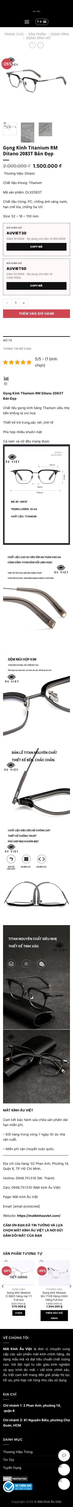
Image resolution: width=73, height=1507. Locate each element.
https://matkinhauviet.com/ (38, 1216)
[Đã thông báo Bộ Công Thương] (36, 1486)
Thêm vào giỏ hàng (36, 314)
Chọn (18, 1313)
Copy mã (36, 246)
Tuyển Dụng (12, 1468)
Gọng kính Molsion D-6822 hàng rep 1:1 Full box (19, 1296)
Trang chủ (14, 34)
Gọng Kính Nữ (38, 38)
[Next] (63, 85)
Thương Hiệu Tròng (18, 1452)
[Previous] (9, 85)
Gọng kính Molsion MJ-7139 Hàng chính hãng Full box (54, 1296)
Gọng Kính (59, 34)
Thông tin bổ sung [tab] (17, 348)
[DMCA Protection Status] (36, 1478)
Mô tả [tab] (7, 340)
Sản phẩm (37, 34)
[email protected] (26, 1206)
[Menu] (27, 21)
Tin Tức (8, 1460)
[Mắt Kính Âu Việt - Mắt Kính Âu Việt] (36, 11)
